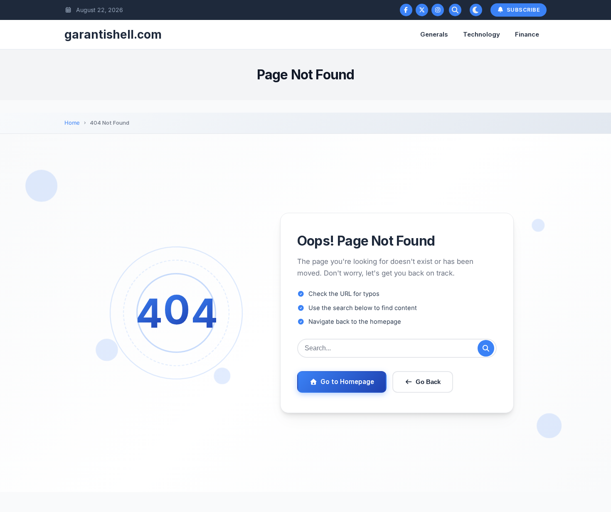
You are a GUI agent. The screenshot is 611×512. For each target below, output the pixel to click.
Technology (481, 34)
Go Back (428, 381)
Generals (434, 34)
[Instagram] (437, 10)
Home (72, 122)
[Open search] (455, 10)
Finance (527, 34)
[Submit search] (486, 348)
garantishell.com (113, 34)
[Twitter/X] (422, 10)
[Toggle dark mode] (476, 10)
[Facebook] (406, 10)
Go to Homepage (347, 382)
